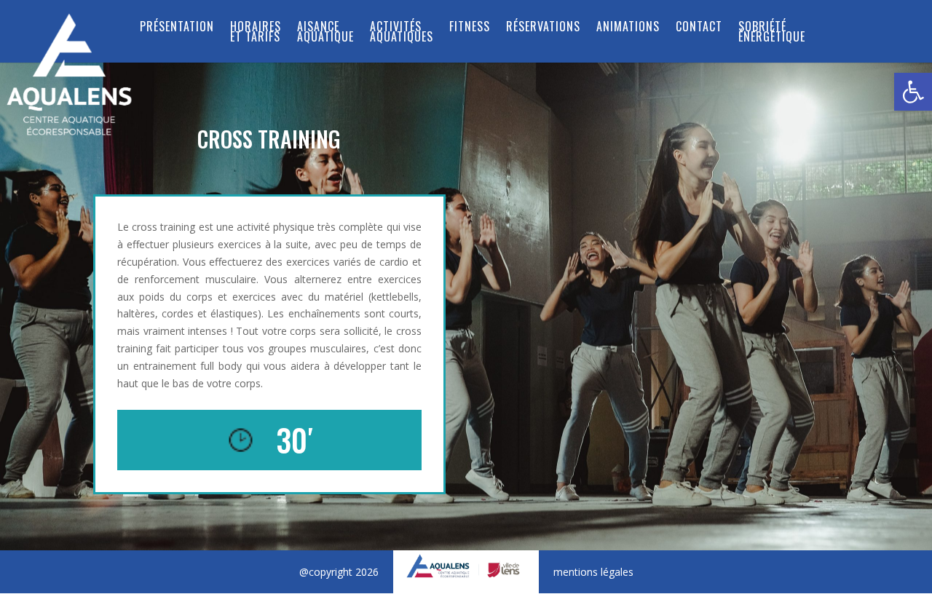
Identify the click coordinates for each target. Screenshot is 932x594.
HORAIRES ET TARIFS (255, 33)
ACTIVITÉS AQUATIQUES (401, 33)
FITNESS (469, 28)
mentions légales (593, 572)
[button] (913, 92)
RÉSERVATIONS (543, 28)
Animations (628, 28)
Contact (699, 28)
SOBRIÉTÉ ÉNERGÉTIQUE (771, 33)
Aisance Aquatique (325, 33)
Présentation (177, 28)
